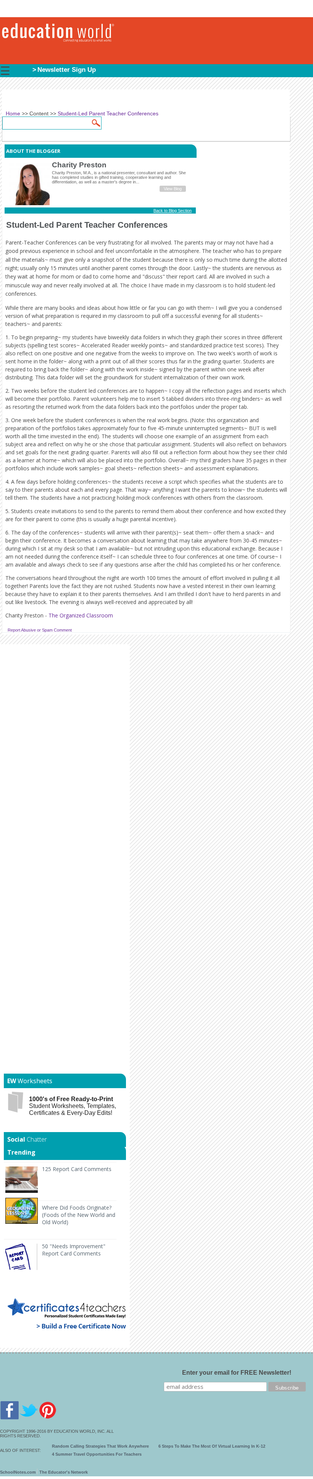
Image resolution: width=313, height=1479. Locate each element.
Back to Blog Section (172, 210)
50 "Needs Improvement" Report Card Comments (73, 1249)
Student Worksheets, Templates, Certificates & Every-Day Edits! (72, 1106)
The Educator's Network (63, 1472)
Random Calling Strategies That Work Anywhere (100, 1446)
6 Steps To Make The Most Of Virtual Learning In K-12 (211, 1446)
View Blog (173, 188)
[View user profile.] (29, 203)
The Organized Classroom (80, 615)
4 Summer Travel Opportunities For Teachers (97, 1454)
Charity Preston (79, 165)
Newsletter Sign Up (66, 69)
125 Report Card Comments (76, 1169)
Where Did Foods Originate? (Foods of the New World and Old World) (78, 1215)
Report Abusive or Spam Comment (40, 630)
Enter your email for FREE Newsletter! (236, 1372)
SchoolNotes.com (18, 1472)
